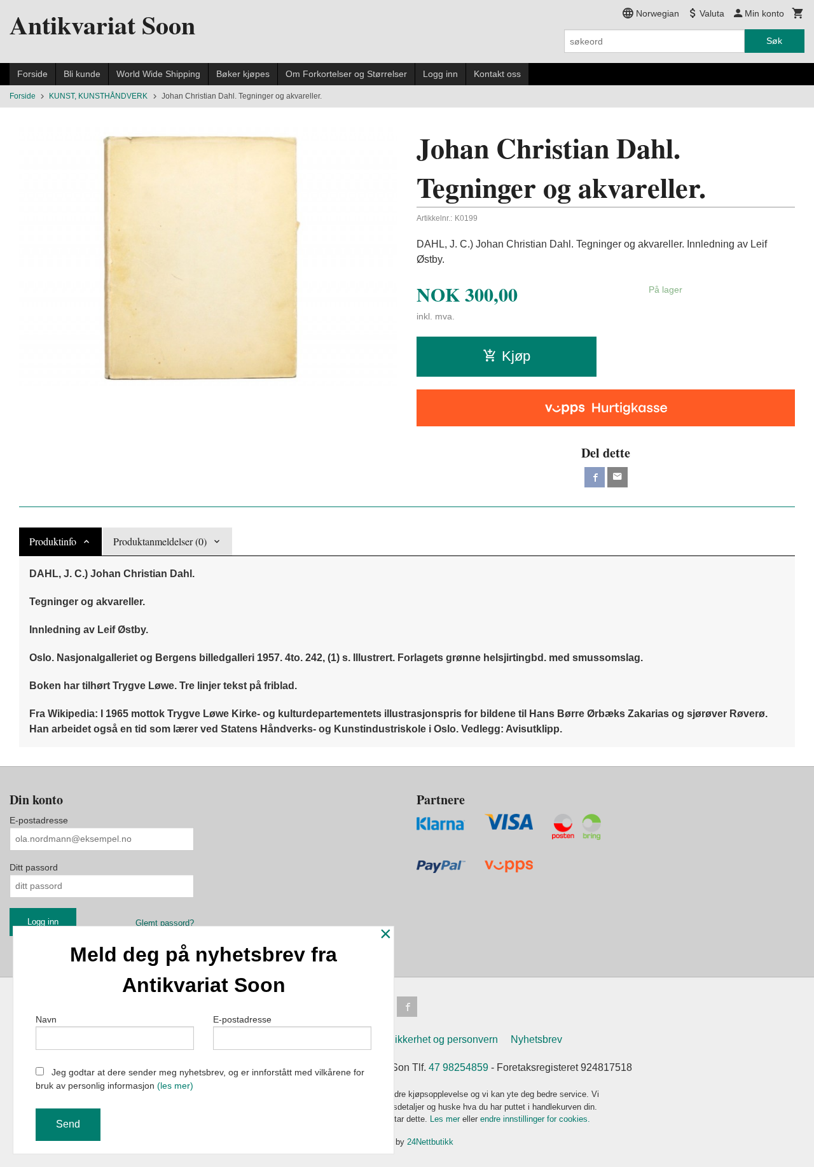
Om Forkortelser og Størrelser (346, 74)
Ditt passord (34, 867)
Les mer (446, 1119)
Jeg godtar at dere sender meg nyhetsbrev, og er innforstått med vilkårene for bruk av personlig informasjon (200, 1079)
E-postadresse (39, 820)
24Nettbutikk (430, 1142)
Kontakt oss (497, 74)
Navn (46, 1019)
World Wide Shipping (158, 74)
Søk (774, 41)
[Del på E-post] (617, 477)
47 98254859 (458, 1067)
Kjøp (516, 356)
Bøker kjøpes (243, 74)
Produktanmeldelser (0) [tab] (160, 541)
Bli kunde (82, 74)
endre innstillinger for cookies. (535, 1119)
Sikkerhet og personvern (443, 1039)
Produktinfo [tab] (52, 541)
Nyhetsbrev (536, 1039)
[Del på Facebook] (594, 477)
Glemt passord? (164, 923)
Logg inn (440, 74)
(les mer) (175, 1085)
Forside (32, 74)
